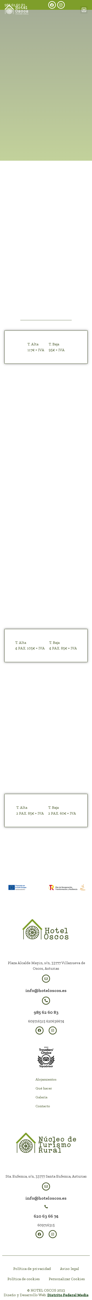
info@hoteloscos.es (46, 990)
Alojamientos (46, 1079)
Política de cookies (23, 1279)
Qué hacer (44, 1088)
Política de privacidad (32, 1268)
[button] (84, 10)
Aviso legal (69, 1268)
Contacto (43, 1106)
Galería (41, 1097)
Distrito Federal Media (67, 1295)
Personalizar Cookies (67, 1279)
